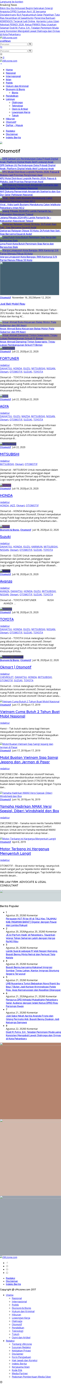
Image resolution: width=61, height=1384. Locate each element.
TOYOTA (38, 371)
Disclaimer (12, 134)
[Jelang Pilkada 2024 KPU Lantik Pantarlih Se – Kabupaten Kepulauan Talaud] (30, 214)
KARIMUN (36, 546)
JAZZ (12, 505)
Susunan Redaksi (21, 1347)
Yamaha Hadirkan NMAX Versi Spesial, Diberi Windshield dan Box (29, 808)
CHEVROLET (7, 677)
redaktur (5, 365)
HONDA (17, 368)
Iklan (8, 79)
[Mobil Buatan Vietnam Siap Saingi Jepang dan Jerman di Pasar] (30, 747)
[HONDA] (5, 485)
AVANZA (4, 591)
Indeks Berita (13, 137)
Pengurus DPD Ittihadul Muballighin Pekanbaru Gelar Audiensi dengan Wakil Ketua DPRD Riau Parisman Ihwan (32, 1003)
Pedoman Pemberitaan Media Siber (31, 1376)
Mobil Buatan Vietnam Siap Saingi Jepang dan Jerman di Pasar (29, 759)
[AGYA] (4, 396)
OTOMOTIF (16, 371)
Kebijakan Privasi (21, 1350)
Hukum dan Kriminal (17, 86)
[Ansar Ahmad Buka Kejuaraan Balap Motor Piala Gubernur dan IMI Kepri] (30, 325)
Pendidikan (12, 95)
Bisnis (15, 92)
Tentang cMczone (22, 1344)
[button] (30, 44)
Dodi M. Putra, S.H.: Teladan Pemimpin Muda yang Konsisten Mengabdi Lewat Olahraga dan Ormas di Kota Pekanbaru (30, 31)
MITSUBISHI (38, 368)
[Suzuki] (5, 526)
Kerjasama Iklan (21, 1367)
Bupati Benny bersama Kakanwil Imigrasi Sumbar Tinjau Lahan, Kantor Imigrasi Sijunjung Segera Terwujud (32, 970)
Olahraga (17, 102)
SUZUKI (28, 371)
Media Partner (20, 1373)
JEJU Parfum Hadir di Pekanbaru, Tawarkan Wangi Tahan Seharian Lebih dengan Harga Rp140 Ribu (30, 938)
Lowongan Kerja (21, 112)
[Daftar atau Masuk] (1, 54)
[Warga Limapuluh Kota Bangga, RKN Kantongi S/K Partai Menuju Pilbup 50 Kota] (30, 253)
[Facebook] (7, 1263)
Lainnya (10, 99)
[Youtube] (7, 1269)
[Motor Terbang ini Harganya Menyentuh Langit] (28, 838)
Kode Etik (17, 1370)
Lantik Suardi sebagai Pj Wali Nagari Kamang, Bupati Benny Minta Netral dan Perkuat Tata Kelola (32, 954)
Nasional (11, 72)
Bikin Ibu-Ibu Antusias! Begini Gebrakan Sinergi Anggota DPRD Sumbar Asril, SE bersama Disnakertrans (26, 11)
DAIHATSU (6, 368)
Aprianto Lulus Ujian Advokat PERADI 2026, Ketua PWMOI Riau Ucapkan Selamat (29, 24)
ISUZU (26, 368)
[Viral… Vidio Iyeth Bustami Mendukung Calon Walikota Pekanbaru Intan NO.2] (30, 201)
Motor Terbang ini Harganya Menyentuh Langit (24, 851)
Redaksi (10, 130)
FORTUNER (9, 358)
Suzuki (5, 536)
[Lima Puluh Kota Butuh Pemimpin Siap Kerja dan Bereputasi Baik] (30, 240)
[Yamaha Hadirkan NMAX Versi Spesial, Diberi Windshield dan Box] (30, 796)
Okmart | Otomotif (15, 667)
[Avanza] (5, 571)
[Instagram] (7, 1266)
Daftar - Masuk (14, 125)
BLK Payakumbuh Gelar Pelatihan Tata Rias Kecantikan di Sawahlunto (30, 16)
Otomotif (11, 122)
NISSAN (50, 368)
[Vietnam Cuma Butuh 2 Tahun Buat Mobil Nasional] (29, 701)
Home (9, 69)
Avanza (6, 581)
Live (2, 40)
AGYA (4, 406)
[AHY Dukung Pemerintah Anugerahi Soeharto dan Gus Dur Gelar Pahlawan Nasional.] (30, 188)
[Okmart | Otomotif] (11, 657)
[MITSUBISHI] (8, 444)
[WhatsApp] (7, 1272)
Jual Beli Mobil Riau (12, 304)
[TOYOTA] (6, 609)
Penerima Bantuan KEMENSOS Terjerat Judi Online (27, 19)
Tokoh (15, 115)
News (8, 40)
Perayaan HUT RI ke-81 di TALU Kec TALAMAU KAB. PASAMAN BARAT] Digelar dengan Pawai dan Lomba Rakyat (31, 922)
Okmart (4, 371)
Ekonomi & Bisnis (15, 89)
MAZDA (25, 416)
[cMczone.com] (8, 37)
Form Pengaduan (21, 1357)
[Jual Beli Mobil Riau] (29, 294)
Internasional (13, 76)
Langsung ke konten (11, 1)
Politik (9, 82)
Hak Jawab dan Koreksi (24, 1360)
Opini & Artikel (20, 108)
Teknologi (17, 105)
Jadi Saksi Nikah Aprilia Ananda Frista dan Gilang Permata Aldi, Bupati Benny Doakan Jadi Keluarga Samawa (32, 1019)
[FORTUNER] (7, 348)
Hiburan (10, 118)
